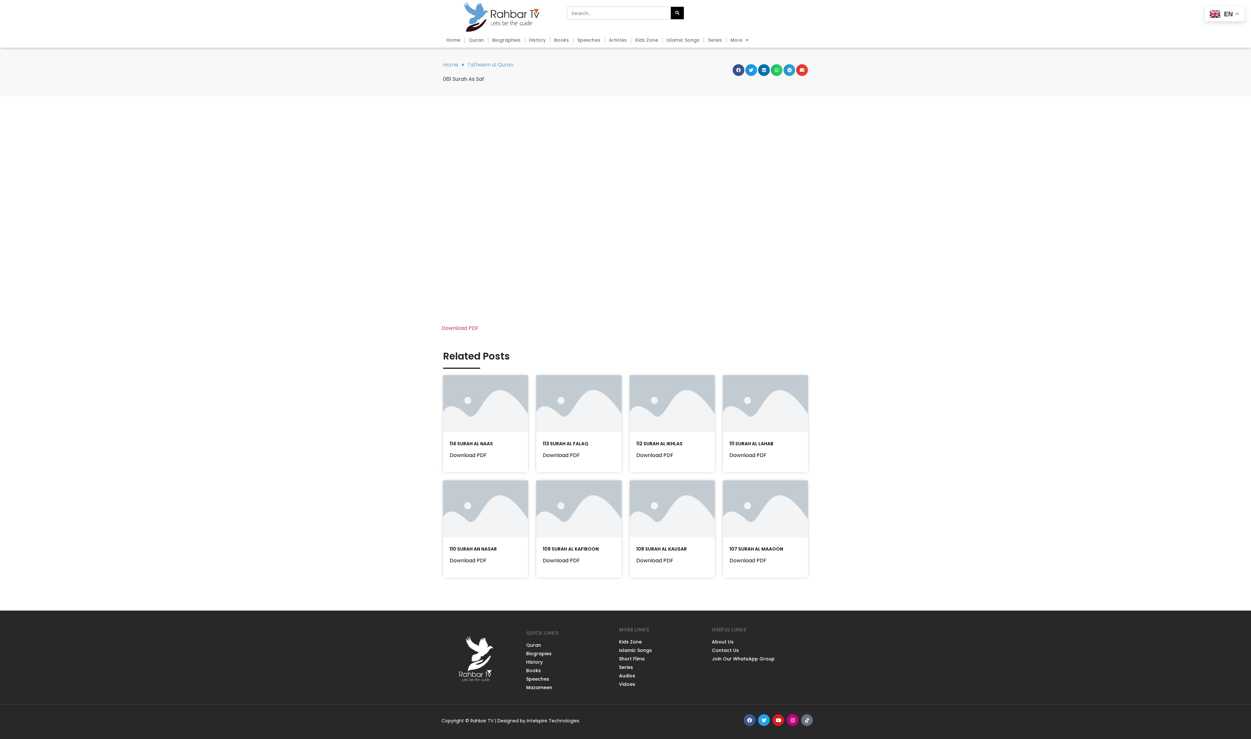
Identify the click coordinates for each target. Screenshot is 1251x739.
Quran (476, 40)
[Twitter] (764, 720)
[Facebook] (749, 720)
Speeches (588, 40)
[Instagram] (792, 720)
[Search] (677, 13)
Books (561, 40)
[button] (738, 70)
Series (715, 40)
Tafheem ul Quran (490, 64)
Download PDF (460, 328)
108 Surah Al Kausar (661, 549)
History (537, 40)
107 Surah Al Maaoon (756, 549)
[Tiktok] (807, 720)
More (736, 40)
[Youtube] (778, 720)
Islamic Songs (683, 40)
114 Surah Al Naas (471, 443)
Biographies (506, 40)
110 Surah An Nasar (473, 549)
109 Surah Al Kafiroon (571, 549)
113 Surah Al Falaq (565, 443)
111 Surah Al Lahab (751, 443)
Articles (618, 40)
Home (453, 40)
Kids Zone (646, 40)
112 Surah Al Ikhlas (659, 443)
